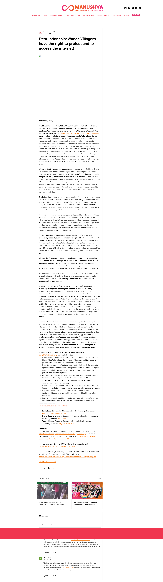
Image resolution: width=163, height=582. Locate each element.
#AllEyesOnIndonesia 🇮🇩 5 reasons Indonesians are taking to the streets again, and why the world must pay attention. (53, 503)
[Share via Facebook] (40, 468)
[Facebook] (129, 8)
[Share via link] (54, 468)
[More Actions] (100, 558)
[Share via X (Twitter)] (44, 468)
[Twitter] (136, 8)
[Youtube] (140, 8)
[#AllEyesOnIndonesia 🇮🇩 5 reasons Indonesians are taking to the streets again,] (52, 490)
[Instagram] (132, 8)
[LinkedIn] (125, 8)
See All (99, 478)
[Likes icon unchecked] (44, 552)
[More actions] (100, 33)
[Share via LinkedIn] (49, 468)
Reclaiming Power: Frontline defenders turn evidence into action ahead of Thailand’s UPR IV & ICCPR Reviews (86, 503)
